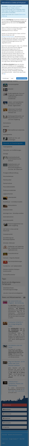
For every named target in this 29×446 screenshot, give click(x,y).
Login (12, 78)
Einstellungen (6, 78)
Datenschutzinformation (8, 36)
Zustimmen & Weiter (21, 78)
